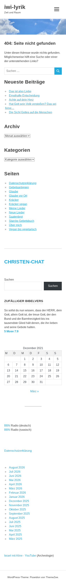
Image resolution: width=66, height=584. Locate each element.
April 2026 (15, 484)
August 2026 (17, 467)
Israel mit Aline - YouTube (20, 555)
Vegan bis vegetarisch (23, 229)
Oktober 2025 (17, 509)
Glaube (13, 191)
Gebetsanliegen (19, 187)
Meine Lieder (17, 208)
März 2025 (15, 538)
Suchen (9, 279)
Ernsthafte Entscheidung (24, 95)
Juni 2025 (15, 526)
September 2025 (19, 513)
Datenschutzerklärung (22, 183)
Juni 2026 (15, 475)
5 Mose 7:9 (11, 331)
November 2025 (19, 505)
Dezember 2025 (19, 501)
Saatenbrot (16, 216)
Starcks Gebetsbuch (21, 220)
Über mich (15, 225)
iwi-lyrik (14, 7)
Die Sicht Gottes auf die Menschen (30, 112)
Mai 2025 (15, 530)
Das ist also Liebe (20, 91)
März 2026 (15, 488)
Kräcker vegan (18, 204)
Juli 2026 (14, 471)
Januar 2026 (17, 496)
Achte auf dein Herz (21, 99)
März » (34, 391)
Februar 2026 (17, 492)
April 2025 (15, 534)
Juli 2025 (14, 522)
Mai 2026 (15, 480)
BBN (7, 425)
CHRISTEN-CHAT (24, 261)
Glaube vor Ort (18, 195)
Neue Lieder (16, 212)
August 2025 (17, 517)
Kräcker (14, 199)
